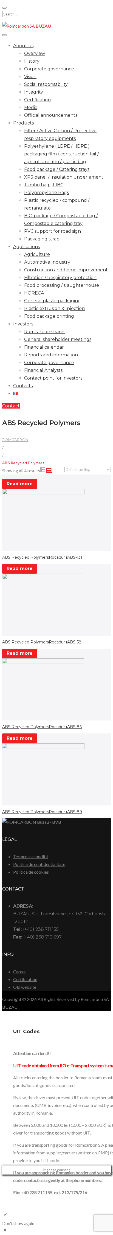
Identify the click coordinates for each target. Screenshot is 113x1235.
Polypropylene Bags (46, 192)
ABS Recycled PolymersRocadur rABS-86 (42, 726)
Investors (23, 324)
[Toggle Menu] (4, 35)
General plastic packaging (52, 300)
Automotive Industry (47, 262)
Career (19, 971)
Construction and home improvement (66, 269)
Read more (20, 483)
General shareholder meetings (57, 339)
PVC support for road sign (52, 231)
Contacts (23, 385)
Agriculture (37, 254)
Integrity (33, 92)
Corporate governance (49, 68)
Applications (26, 246)
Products (23, 123)
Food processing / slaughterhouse (61, 285)
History (31, 61)
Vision (30, 76)
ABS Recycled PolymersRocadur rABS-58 (41, 642)
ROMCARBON (15, 439)
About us (23, 45)
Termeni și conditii (30, 856)
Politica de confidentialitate (39, 864)
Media (30, 107)
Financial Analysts (43, 370)
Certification (37, 99)
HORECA (34, 293)
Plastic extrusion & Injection (54, 308)
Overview (34, 53)
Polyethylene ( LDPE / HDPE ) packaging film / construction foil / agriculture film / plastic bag (61, 154)
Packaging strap (42, 239)
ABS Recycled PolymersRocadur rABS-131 (42, 557)
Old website (24, 987)
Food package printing (49, 316)
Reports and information (51, 354)
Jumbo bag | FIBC (43, 184)
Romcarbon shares (44, 331)
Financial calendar (44, 347)
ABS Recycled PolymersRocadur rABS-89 (42, 811)
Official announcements (50, 115)
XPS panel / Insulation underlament (63, 177)
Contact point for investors (53, 378)
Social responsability (46, 84)
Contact (11, 406)
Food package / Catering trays (56, 169)
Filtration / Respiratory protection (60, 277)
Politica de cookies (31, 871)
